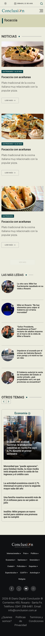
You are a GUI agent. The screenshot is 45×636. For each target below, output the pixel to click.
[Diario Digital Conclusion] (13, 11)
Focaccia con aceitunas (16, 77)
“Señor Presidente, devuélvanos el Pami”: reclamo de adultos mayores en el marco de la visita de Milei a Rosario (30, 332)
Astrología (34, 573)
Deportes (32, 566)
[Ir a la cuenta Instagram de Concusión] (33, 588)
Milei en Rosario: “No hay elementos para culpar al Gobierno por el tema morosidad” (28, 309)
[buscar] (41, 3)
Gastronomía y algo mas (12, 71)
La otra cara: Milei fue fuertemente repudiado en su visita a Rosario (30, 286)
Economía (10, 560)
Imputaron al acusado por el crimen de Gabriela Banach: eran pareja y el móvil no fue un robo (30, 354)
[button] (4, 401)
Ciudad (10, 566)
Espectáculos (10, 573)
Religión (21, 579)
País (25, 553)
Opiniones (22, 560)
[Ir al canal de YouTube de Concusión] (26, 588)
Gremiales (34, 560)
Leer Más (9, 100)
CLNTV (23, 573)
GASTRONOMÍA (7, 216)
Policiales (21, 566)
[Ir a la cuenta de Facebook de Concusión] (11, 588)
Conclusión (33, 598)
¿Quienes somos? (7, 619)
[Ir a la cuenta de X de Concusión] (19, 588)
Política (34, 553)
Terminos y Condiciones (36, 619)
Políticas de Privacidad (20, 621)
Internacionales (13, 553)
